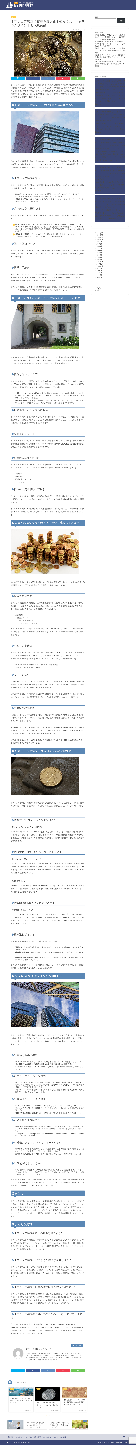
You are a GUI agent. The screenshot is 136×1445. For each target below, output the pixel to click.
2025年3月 (99, 255)
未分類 (13, 17)
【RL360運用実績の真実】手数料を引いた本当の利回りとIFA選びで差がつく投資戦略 (110, 64)
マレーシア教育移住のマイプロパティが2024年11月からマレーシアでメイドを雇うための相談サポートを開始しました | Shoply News (110, 126)
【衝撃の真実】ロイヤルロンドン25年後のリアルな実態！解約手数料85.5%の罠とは (110, 50)
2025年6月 (99, 248)
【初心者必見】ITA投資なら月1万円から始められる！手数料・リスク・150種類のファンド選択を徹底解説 (110, 37)
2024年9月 (99, 268)
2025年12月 (99, 235)
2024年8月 (99, 271)
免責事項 (27, 1442)
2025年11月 (99, 237)
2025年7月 (99, 246)
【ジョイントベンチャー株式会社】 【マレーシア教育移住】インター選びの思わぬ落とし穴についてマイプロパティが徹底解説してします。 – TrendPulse (110, 213)
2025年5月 (99, 251)
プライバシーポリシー (15, 1442)
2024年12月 (99, 262)
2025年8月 (99, 244)
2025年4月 (99, 253)
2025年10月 (99, 239)
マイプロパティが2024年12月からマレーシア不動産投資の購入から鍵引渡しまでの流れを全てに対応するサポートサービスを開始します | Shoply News (110, 154)
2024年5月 (99, 277)
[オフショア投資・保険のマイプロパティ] (19, 7)
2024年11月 (99, 264)
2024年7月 (99, 273)
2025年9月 (99, 242)
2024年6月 (99, 275)
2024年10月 (99, 266)
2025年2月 (99, 257)
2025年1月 (99, 259)
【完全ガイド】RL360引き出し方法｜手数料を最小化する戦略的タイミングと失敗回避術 (110, 57)
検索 (96, 17)
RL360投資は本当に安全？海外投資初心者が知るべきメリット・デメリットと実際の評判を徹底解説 (110, 44)
